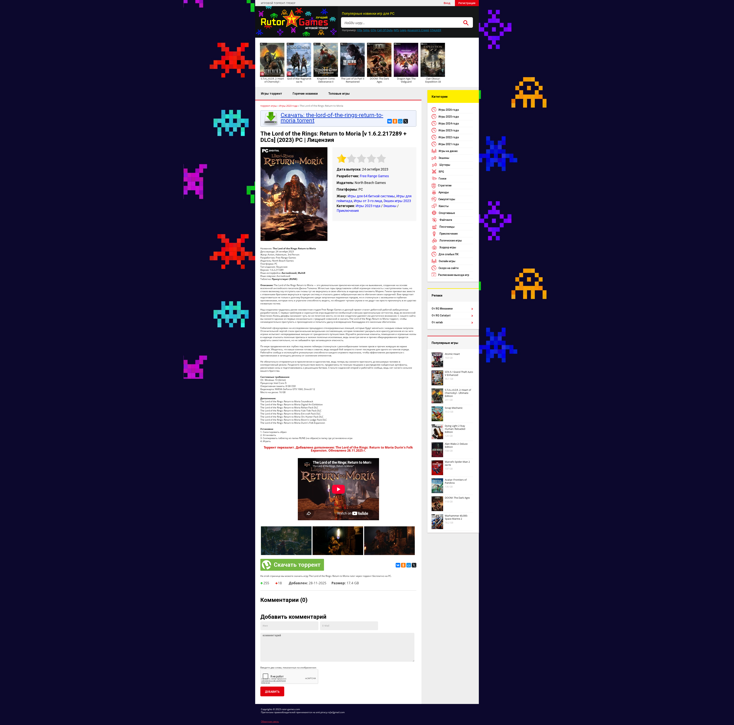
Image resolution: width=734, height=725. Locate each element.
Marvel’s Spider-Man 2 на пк (457, 463)
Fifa (359, 30)
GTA (373, 30)
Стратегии (444, 185)
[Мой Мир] (400, 121)
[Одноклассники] (395, 121)
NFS (396, 30)
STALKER (435, 30)
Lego (403, 30)
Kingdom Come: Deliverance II (326, 80)
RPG (441, 171)
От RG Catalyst (441, 315)
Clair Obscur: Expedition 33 (433, 80)
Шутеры (444, 164)
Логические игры (450, 240)
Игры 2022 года (448, 137)
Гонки (442, 178)
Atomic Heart (452, 354)
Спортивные (447, 213)
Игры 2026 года (448, 109)
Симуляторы (446, 199)
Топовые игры (339, 93)
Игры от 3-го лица (368, 201)
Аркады (443, 192)
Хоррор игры (447, 247)
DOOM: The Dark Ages (379, 80)
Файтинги (445, 219)
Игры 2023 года (368, 206)
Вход (447, 3)
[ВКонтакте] (389, 121)
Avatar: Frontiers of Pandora (456, 481)
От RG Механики (442, 308)
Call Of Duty (384, 30)
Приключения (348, 211)
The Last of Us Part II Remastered (352, 80)
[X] (405, 121)
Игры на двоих (448, 151)
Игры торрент (271, 93)
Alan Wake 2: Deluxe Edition (456, 445)
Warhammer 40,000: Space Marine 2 (456, 517)
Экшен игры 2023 (397, 201)
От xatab (437, 322)
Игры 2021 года (448, 144)
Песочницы (447, 226)
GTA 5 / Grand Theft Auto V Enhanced (459, 373)
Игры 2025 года (448, 116)
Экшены (389, 206)
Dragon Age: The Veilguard (406, 80)
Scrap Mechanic (454, 408)
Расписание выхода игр (453, 274)
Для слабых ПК (448, 254)
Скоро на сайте (448, 268)
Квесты (444, 206)
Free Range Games (374, 176)
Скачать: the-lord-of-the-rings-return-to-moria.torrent (332, 117)
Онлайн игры (447, 261)
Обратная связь (270, 721)
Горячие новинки (305, 93)
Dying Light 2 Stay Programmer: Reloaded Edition (455, 429)
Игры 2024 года (448, 123)
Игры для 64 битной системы (371, 196)
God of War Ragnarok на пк (299, 80)
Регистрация (466, 3)
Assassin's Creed (418, 30)
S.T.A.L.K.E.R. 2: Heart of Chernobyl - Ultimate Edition (458, 393)
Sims (366, 30)
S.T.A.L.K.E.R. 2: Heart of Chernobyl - (272, 80)
